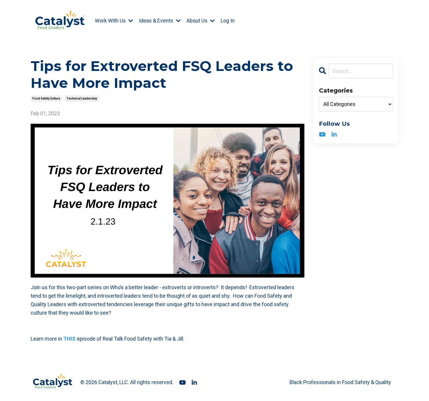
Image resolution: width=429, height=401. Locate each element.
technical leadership (82, 98)
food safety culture (46, 98)
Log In (228, 21)
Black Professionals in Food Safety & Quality (340, 382)
